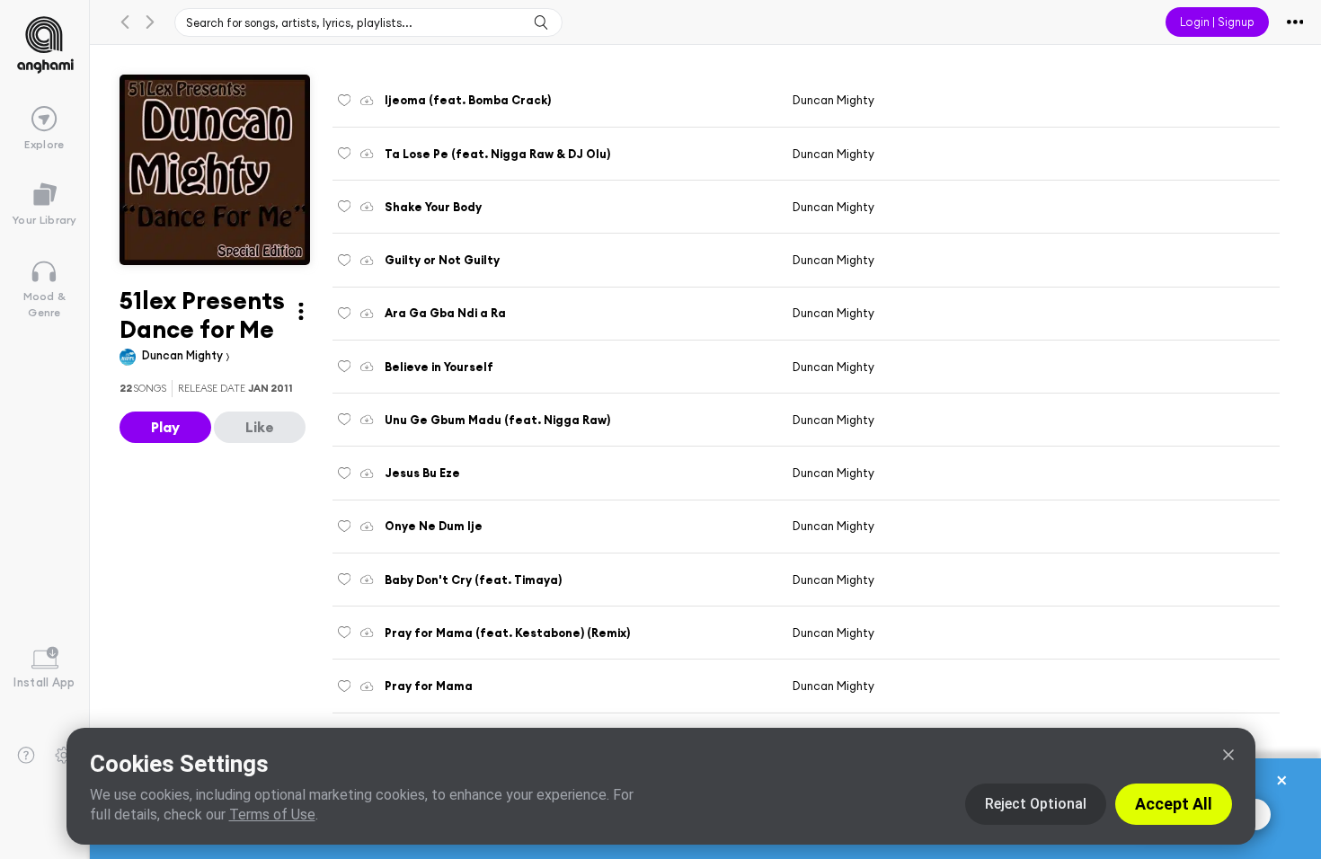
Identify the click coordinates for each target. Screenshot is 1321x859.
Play (165, 427)
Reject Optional (1035, 803)
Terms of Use (272, 814)
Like (259, 427)
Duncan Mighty (184, 355)
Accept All (1173, 803)
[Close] (1228, 754)
